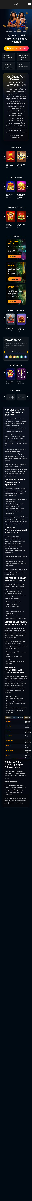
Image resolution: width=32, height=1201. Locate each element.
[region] (16, 161)
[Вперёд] (27, 156)
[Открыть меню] (29, 4)
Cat (16, 4)
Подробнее (16, 351)
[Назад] (4, 156)
